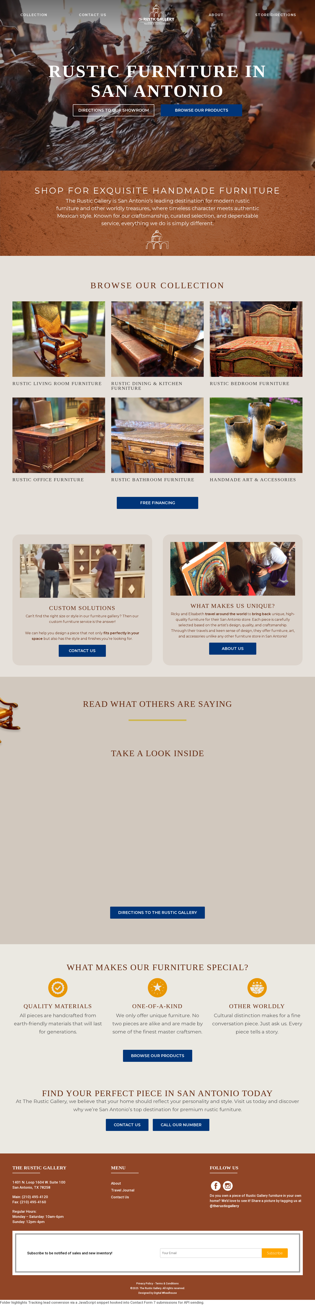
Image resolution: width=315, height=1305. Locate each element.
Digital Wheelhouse (165, 1292)
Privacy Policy (144, 1283)
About (116, 1183)
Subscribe (275, 1252)
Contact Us (120, 1197)
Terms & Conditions (167, 1283)
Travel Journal (122, 1190)
